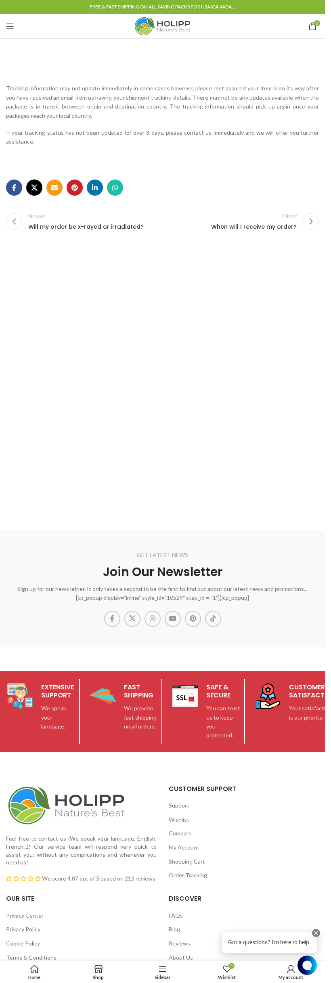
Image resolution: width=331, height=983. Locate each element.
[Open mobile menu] (10, 26)
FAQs (176, 915)
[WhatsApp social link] (115, 187)
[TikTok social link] (213, 619)
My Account (184, 847)
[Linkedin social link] (95, 187)
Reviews (179, 943)
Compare (180, 833)
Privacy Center (25, 915)
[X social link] (34, 187)
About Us (181, 957)
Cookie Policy (23, 943)
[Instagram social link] (153, 619)
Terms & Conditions (31, 957)
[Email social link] (54, 187)
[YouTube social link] (173, 619)
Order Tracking (188, 875)
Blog (174, 929)
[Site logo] (162, 25)
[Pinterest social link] (75, 187)
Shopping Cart (187, 861)
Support (179, 805)
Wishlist (179, 819)
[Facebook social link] (14, 187)
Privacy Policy (23, 929)
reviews (145, 878)
